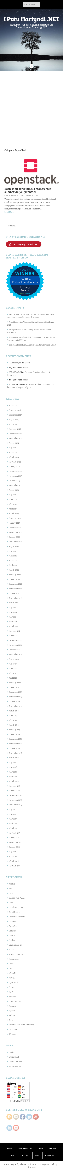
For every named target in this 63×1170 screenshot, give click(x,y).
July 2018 (12, 762)
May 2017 (13, 819)
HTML (11, 949)
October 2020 (14, 649)
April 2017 (13, 823)
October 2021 (14, 593)
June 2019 (13, 715)
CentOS (12, 893)
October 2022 (14, 537)
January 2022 (14, 579)
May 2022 (13, 560)
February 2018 (15, 786)
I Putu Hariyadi (32, 195)
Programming (15, 1001)
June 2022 (13, 556)
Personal (12, 987)
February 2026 (15, 410)
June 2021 (13, 612)
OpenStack (13, 982)
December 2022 (15, 527)
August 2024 (14, 443)
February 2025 (15, 429)
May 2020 (13, 673)
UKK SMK (13, 1029)
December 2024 (15, 433)
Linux (11, 963)
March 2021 (13, 626)
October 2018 (14, 748)
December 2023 (15, 471)
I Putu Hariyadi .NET (31, 19)
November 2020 (15, 645)
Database (13, 931)
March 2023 (14, 513)
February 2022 (15, 574)
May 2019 (13, 720)
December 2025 (15, 415)
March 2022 (14, 570)
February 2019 (15, 729)
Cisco (11, 902)
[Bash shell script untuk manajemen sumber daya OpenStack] (31, 172)
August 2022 (14, 546)
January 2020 (14, 687)
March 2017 (13, 828)
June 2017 (13, 814)
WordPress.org (15, 1066)
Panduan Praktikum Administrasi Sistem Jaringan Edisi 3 (32, 345)
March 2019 (14, 725)
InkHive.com (24, 1164)
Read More (9, 212)
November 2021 (15, 588)
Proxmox (12, 1006)
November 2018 (15, 743)
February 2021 (14, 631)
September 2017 (15, 804)
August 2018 (14, 758)
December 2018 (15, 739)
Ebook (27, 363)
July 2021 (12, 607)
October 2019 (14, 701)
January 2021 (14, 635)
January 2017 (14, 837)
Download (49, 1155)
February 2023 (15, 518)
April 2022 (13, 565)
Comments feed (15, 1061)
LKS (10, 968)
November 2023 (15, 476)
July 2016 (12, 851)
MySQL (12, 978)
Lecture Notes (24, 1155)
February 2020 (15, 682)
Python (12, 1010)
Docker (12, 940)
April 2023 (13, 509)
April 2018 (13, 776)
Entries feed (14, 1057)
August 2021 (13, 603)
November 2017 (15, 800)
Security (12, 1020)
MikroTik (12, 973)
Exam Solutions (15, 945)
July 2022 (12, 551)
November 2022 (15, 532)
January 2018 (14, 790)
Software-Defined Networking (21, 1025)
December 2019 (15, 692)
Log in (11, 1052)
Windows (12, 1034)
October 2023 (14, 480)
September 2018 (15, 753)
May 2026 (13, 405)
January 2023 (14, 523)
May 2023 (13, 504)
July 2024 (13, 448)
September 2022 (15, 541)
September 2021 (15, 598)
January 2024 (14, 466)
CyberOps (13, 926)
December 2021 (15, 584)
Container (13, 921)
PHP (11, 992)
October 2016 (14, 847)
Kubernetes (13, 959)
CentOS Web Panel (16, 898)
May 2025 (13, 424)
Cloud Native (14, 912)
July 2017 (12, 809)
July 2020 (13, 664)
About (25, 380)
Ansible (12, 884)
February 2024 (15, 462)
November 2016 (15, 842)
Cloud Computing (16, 907)
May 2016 (13, 856)
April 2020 (13, 678)
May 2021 (13, 617)
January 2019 (14, 734)
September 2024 (16, 438)
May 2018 (13, 772)
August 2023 (14, 490)
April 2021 (13, 621)
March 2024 (14, 457)
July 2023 (12, 494)
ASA (10, 888)
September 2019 (15, 706)
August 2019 (14, 711)
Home (9, 1149)
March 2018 (14, 781)
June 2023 (13, 499)
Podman (12, 996)
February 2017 (14, 833)
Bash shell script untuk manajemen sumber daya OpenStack (28, 190)
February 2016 (14, 866)
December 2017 (15, 795)
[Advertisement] (31, 105)
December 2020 (15, 640)
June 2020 (13, 668)
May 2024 (13, 452)
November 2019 (15, 696)
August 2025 (14, 419)
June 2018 (13, 767)
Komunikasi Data (16, 954)
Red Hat (12, 1015)
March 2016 (13, 861)
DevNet (12, 935)
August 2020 (14, 659)
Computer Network (17, 916)
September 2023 (15, 485)
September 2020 (16, 654)
